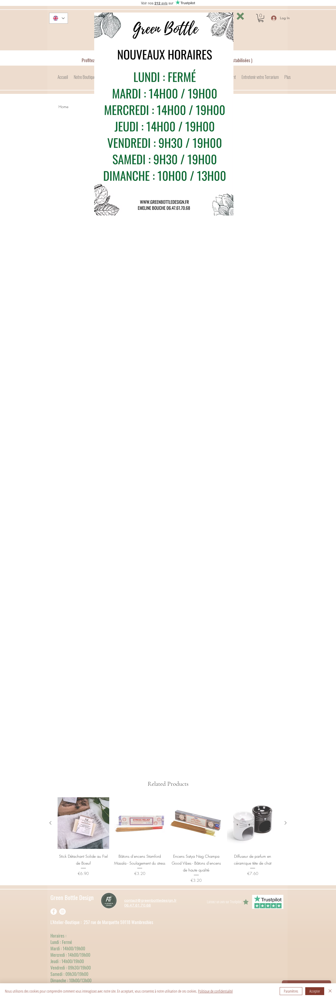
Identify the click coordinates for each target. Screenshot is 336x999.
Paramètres (291, 991)
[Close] (330, 991)
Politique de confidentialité (215, 991)
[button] (240, 16)
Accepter (314, 991)
